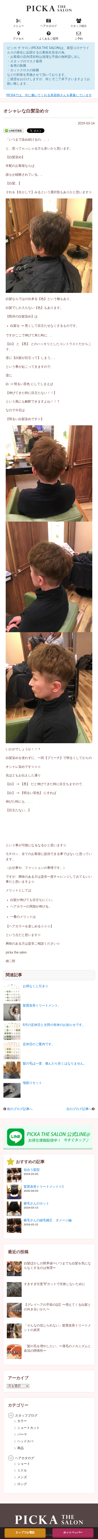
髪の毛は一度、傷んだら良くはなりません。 (55, 1063)
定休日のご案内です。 (39, 1044)
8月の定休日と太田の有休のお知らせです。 (54, 1025)
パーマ (22, 1434)
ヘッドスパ (25, 1441)
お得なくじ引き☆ (35, 986)
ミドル (22, 1470)
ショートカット (28, 1428)
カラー (22, 1421)
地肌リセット (32, 1083)
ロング (22, 1484)
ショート (23, 1463)
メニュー (18, 26)
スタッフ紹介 (78, 26)
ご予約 (79, 38)
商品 (20, 1448)
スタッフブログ (26, 1415)
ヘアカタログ (48, 26)
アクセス (18, 38)
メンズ (22, 1477)
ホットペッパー (73, 1532)
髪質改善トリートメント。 (42, 1005)
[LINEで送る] (13, 130)
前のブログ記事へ (20, 1109)
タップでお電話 (25, 1532)
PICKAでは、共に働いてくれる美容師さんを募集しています (49, 95)
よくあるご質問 (48, 38)
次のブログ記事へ (79, 1109)
